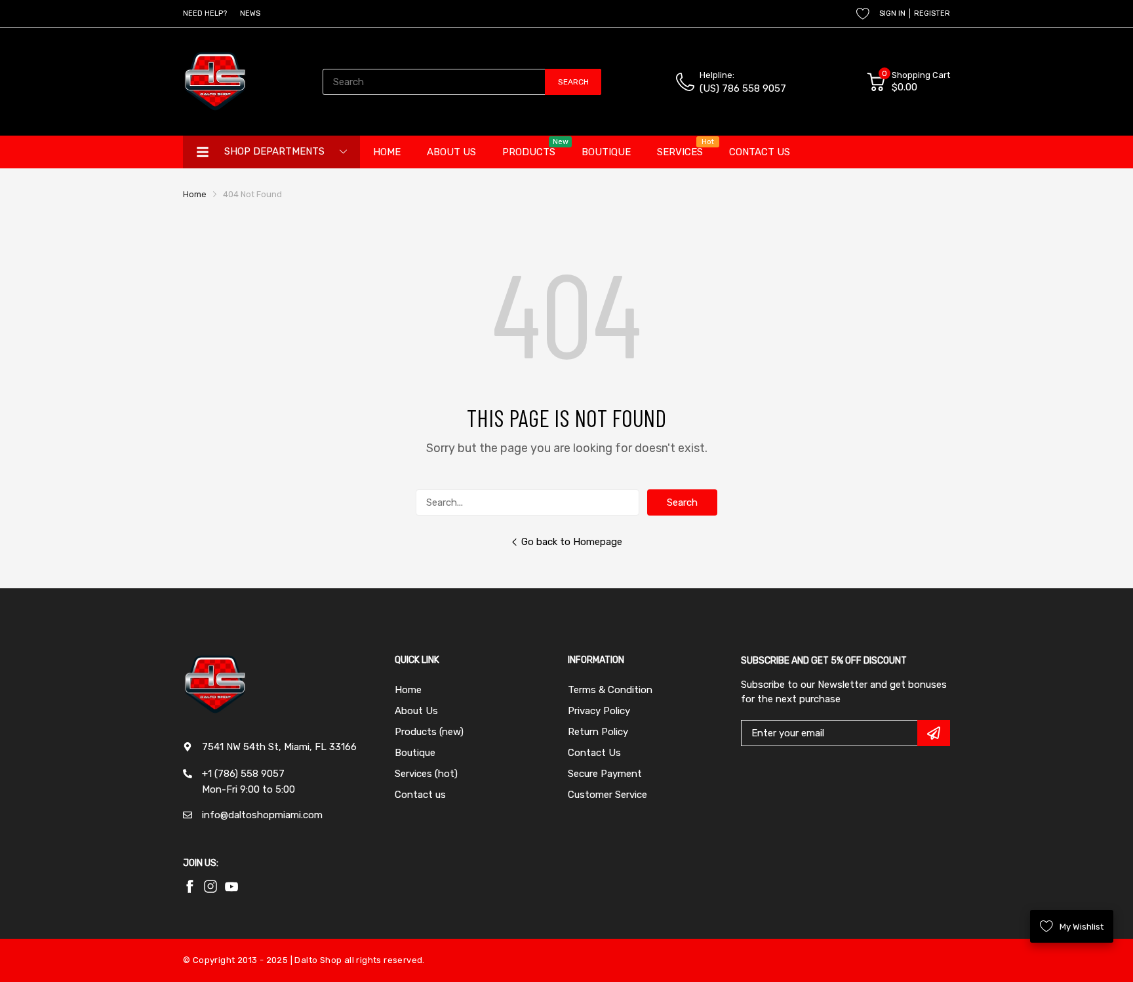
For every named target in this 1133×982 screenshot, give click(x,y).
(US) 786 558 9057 (743, 88)
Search (682, 502)
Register (932, 13)
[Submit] (933, 733)
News (250, 13)
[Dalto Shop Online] (215, 81)
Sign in (892, 13)
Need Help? (205, 13)
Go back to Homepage (571, 542)
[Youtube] (210, 886)
